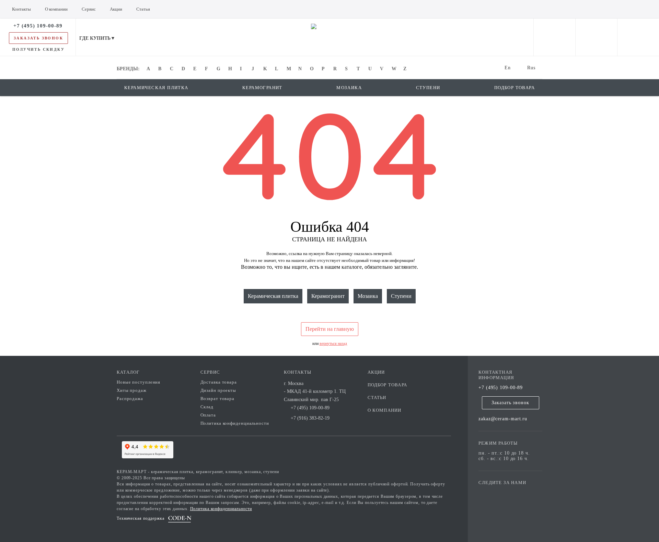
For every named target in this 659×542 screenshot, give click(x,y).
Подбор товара (387, 384)
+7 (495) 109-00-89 (500, 387)
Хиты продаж (132, 390)
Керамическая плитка (273, 296)
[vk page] (504, 492)
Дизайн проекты (218, 390)
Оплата (208, 415)
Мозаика (368, 296)
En (508, 67)
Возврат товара (217, 398)
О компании (385, 410)
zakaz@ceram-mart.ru (502, 418)
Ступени (401, 296)
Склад (207, 406)
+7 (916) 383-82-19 (310, 418)
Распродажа (130, 398)
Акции (376, 372)
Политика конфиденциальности (234, 423)
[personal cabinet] (554, 37)
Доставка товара (218, 382)
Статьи (377, 397)
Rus (531, 67)
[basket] (638, 37)
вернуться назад (333, 343)
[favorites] (596, 37)
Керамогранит (328, 296)
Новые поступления (138, 382)
